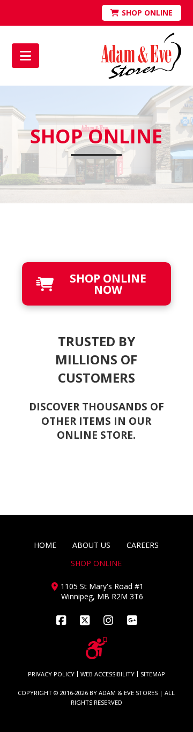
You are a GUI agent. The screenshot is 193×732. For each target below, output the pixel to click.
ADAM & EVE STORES (128, 693)
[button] (25, 55)
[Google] (132, 620)
